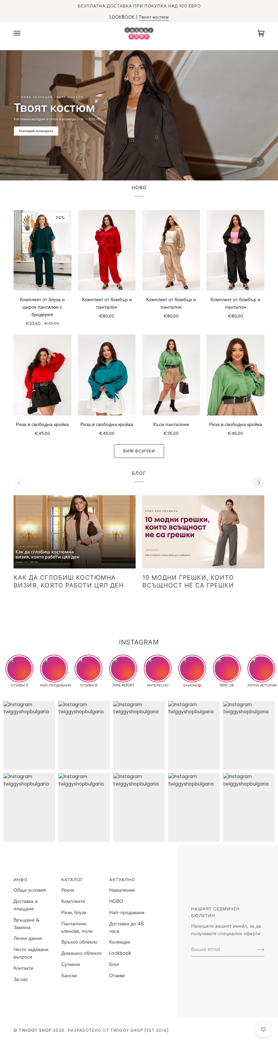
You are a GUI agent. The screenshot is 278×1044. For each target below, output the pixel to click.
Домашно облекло (81, 953)
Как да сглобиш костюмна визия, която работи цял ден (69, 581)
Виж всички (139, 451)
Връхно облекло (79, 942)
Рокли (67, 890)
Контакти (23, 968)
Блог (114, 964)
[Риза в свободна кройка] (43, 374)
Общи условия (30, 890)
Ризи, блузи (73, 912)
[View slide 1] (139, 115)
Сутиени (70, 964)
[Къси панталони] (171, 374)
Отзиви (117, 975)
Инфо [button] (20, 880)
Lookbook (120, 953)
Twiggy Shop (35, 1030)
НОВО (116, 901)
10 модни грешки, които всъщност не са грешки (188, 581)
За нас (21, 979)
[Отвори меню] (24, 33)
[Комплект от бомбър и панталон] (107, 250)
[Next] (258, 483)
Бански (69, 975)
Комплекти (73, 901)
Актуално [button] (122, 880)
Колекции (119, 942)
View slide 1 (257, 161)
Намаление (122, 890)
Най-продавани (126, 912)
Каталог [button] (72, 880)
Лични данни (28, 938)
